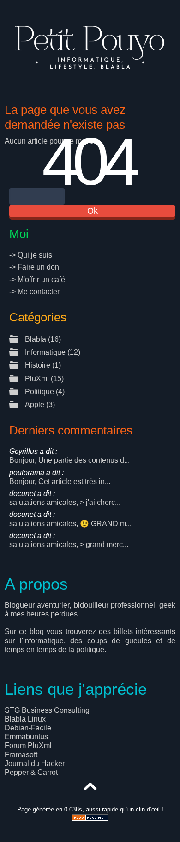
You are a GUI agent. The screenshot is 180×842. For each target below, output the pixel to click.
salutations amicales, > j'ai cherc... (64, 498)
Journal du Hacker (35, 763)
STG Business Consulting (47, 710)
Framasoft (21, 755)
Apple (34, 404)
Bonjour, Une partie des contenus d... (69, 455)
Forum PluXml (28, 745)
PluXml (37, 379)
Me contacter (39, 291)
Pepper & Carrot (31, 772)
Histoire (37, 365)
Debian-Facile (28, 728)
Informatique (45, 352)
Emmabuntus (26, 737)
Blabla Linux (25, 719)
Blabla (35, 339)
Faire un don (38, 267)
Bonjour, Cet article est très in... (59, 477)
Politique (39, 392)
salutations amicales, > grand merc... (68, 540)
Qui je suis (35, 255)
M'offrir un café (41, 279)
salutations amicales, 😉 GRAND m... (70, 518)
